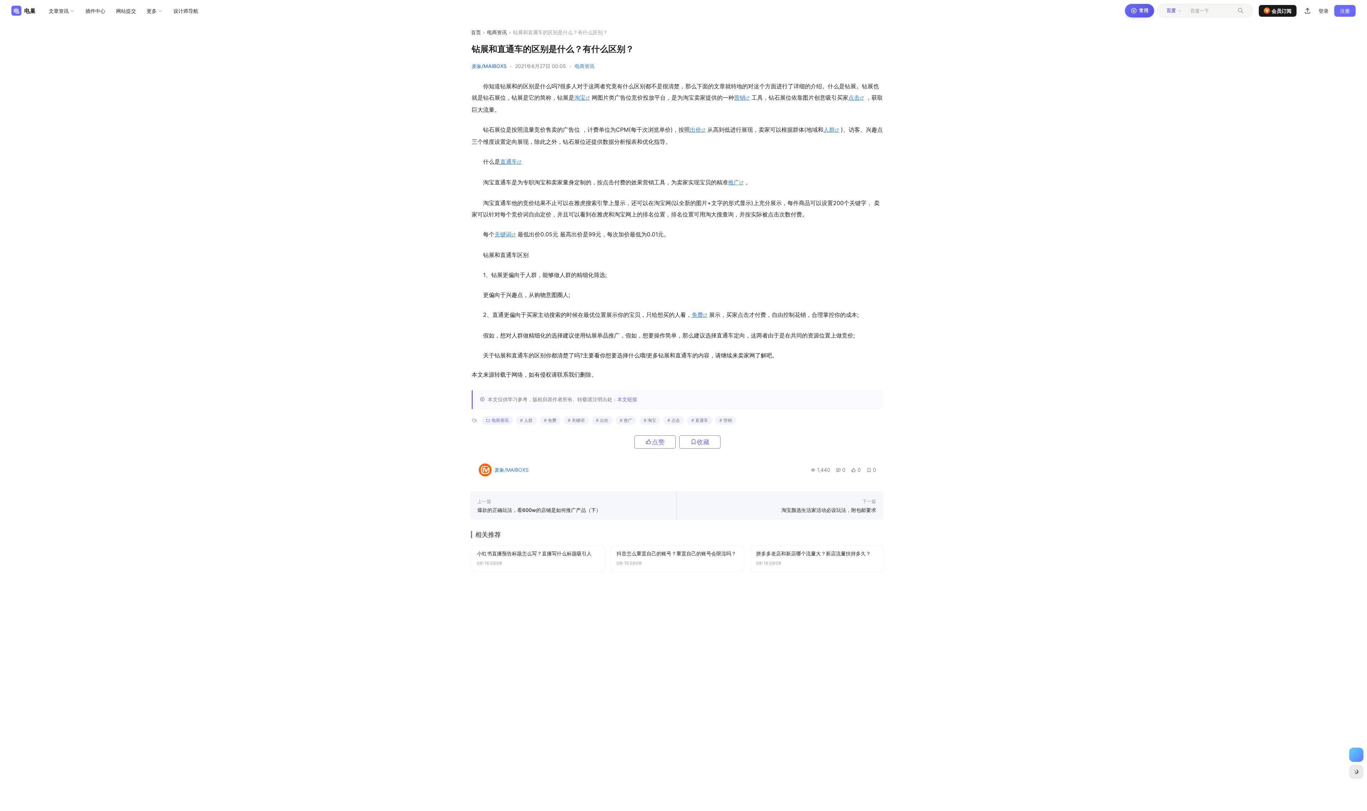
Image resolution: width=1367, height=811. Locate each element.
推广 (733, 182)
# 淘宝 (650, 420)
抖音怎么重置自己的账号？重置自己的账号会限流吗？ (676, 553)
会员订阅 (1279, 11)
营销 (739, 97)
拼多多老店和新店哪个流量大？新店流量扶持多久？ (813, 553)
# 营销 (725, 420)
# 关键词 (576, 420)
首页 (476, 32)
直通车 (508, 161)
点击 (854, 97)
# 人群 (526, 420)
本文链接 (627, 399)
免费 (697, 314)
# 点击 (673, 420)
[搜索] (1240, 10)
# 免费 (550, 420)
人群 (829, 129)
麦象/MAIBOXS (489, 66)
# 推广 (626, 420)
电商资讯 (497, 32)
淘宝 (580, 97)
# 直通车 (699, 420)
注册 (1345, 11)
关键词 (503, 234)
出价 (695, 129)
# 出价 (602, 420)
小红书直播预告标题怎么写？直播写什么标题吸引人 (534, 553)
